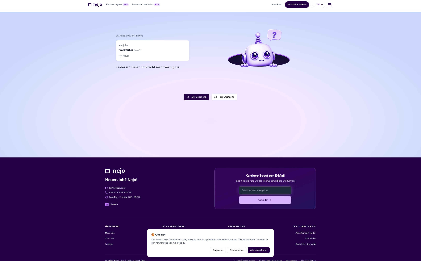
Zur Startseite (227, 97)
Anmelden (276, 4)
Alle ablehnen (237, 250)
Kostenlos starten (297, 4)
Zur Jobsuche (199, 97)
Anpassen (218, 250)
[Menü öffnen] (329, 4)
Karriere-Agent (117, 4)
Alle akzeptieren (258, 250)
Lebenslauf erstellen (145, 4)
